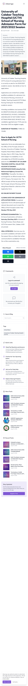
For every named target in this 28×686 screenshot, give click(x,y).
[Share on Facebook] (8, 252)
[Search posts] (23, 318)
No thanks (15, 682)
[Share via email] (19, 256)
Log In (14, 288)
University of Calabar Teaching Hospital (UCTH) (13, 333)
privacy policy (6, 678)
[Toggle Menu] (24, 3)
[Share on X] (19, 252)
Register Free (14, 493)
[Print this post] (8, 261)
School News (7, 330)
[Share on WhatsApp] (8, 256)
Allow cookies (7, 682)
